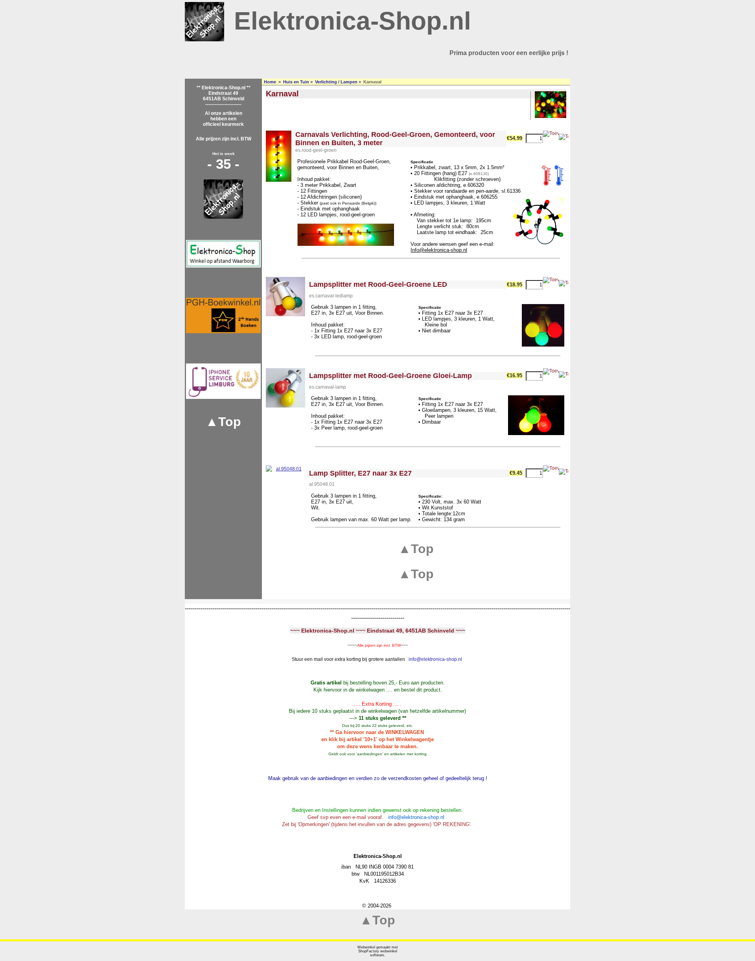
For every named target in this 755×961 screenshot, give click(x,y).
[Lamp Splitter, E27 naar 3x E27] (285, 485)
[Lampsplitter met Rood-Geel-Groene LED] (285, 296)
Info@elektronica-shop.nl (439, 250)
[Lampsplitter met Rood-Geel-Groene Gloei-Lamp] (285, 388)
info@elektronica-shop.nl (435, 659)
